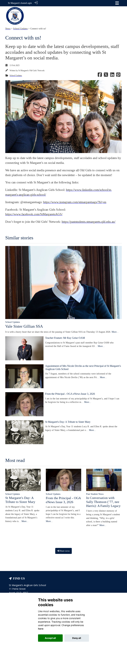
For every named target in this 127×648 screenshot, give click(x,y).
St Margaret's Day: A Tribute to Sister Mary (67, 421)
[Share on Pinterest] (118, 75)
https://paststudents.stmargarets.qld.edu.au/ (88, 221)
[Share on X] (106, 75)
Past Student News (95, 494)
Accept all (50, 638)
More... (115, 331)
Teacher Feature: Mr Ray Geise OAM (65, 337)
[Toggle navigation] (117, 3)
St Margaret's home (17, 3)
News (7, 28)
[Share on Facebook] (100, 75)
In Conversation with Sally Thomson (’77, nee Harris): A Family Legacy (103, 502)
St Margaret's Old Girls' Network (31, 71)
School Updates (20, 28)
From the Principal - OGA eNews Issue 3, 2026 (70, 393)
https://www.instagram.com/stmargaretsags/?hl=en (74, 202)
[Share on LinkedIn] (112, 75)
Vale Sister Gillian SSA (24, 326)
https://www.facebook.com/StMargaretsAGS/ (34, 214)
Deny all (76, 638)
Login (29, 3)
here (40, 628)
